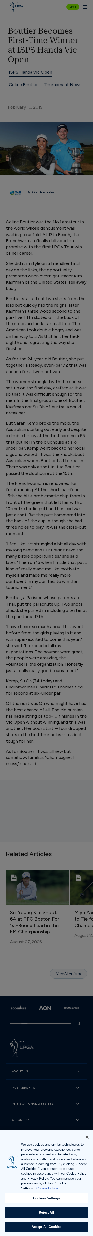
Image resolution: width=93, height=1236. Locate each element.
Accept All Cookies (46, 1227)
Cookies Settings (46, 1198)
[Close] (87, 1137)
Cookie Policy (47, 1188)
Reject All (46, 1212)
